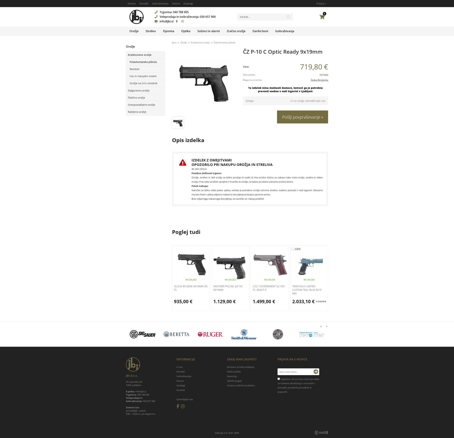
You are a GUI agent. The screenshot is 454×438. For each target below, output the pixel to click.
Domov (132, 3)
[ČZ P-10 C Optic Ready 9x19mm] (204, 83)
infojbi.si (166, 21)
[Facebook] (176, 21)
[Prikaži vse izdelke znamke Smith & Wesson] (244, 334)
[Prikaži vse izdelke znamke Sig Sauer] (143, 334)
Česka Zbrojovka (319, 80)
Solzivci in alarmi (208, 31)
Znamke (180, 390)
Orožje (134, 31)
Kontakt (143, 3)
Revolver (135, 69)
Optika (185, 31)
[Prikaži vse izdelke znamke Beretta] (176, 334)
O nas (179, 367)
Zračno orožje (236, 31)
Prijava (321, 3)
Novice (176, 3)
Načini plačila (234, 371)
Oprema (168, 31)
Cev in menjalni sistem (143, 76)
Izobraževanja (160, 3)
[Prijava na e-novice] (315, 371)
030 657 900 (208, 17)
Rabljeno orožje (137, 111)
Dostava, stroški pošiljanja (240, 367)
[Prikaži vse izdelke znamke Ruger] (210, 334)
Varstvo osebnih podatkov (241, 385)
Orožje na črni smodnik (143, 83)
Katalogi (188, 3)
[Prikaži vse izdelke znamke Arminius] (312, 334)
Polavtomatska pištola (143, 62)
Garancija (232, 376)
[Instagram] (182, 21)
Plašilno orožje (136, 97)
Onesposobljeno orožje (141, 104)
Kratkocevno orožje (139, 54)
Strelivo (151, 31)
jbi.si (174, 42)
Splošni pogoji (234, 380)
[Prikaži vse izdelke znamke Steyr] (278, 334)
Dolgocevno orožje (139, 90)
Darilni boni (260, 31)
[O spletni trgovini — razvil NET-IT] (321, 433)
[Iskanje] (288, 17)
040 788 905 (181, 12)
